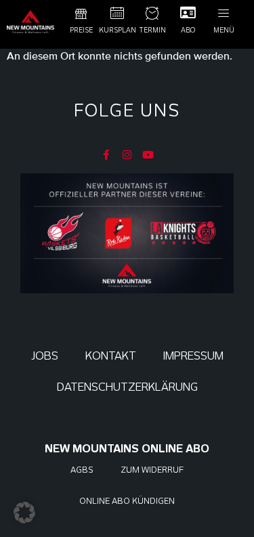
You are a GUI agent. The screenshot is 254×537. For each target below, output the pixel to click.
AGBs (81, 470)
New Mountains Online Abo (127, 448)
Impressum (193, 355)
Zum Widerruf (152, 470)
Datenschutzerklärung (127, 387)
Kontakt (110, 355)
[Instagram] (127, 155)
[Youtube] (148, 155)
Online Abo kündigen (127, 501)
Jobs (44, 355)
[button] (24, 512)
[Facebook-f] (106, 155)
